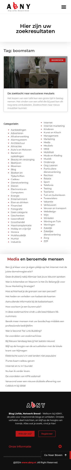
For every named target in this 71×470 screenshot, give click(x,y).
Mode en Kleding (53, 155)
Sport (47, 181)
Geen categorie (19, 212)
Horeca (15, 232)
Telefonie (48, 185)
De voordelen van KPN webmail (22, 376)
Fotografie (16, 209)
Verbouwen (50, 205)
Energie (15, 195)
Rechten (48, 175)
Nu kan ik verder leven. (17, 371)
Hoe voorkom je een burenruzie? (23, 306)
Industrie (16, 241)
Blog (13, 169)
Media (47, 142)
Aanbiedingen (18, 129)
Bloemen (16, 166)
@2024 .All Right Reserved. (35, 462)
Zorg (46, 237)
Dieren (14, 185)
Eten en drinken (19, 202)
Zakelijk (48, 228)
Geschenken (17, 215)
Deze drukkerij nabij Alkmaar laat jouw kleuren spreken (35, 276)
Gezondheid (17, 218)
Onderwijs (49, 162)
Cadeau (15, 179)
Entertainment (19, 199)
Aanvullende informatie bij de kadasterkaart (29, 301)
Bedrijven (16, 162)
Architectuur (18, 143)
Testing (48, 188)
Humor (15, 238)
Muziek (47, 158)
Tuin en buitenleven (54, 195)
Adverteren (17, 133)
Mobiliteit (49, 152)
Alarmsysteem (19, 139)
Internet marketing (54, 125)
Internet (48, 122)
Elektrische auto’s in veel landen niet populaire (30, 355)
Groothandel (18, 222)
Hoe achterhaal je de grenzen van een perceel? (30, 291)
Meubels (48, 145)
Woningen (49, 224)
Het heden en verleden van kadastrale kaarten (30, 296)
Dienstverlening (19, 182)
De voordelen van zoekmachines (23, 336)
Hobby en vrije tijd (21, 228)
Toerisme (49, 191)
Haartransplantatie (21, 225)
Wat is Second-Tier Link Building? (23, 330)
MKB (46, 149)
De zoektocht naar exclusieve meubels (30, 93)
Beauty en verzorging (22, 159)
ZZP (46, 241)
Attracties (16, 146)
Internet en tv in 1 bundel (18, 366)
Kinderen (49, 129)
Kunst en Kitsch (52, 132)
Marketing (49, 139)
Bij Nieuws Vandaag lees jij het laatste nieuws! (30, 341)
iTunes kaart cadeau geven (20, 360)
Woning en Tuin (52, 221)
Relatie (47, 178)
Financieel (16, 205)
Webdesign (50, 211)
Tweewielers (50, 198)
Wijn (46, 214)
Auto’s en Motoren (21, 149)
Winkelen (49, 218)
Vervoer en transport (55, 208)
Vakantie (48, 201)
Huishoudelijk (18, 235)
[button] (64, 7)
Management (51, 135)
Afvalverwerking (20, 136)
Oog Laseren (51, 165)
